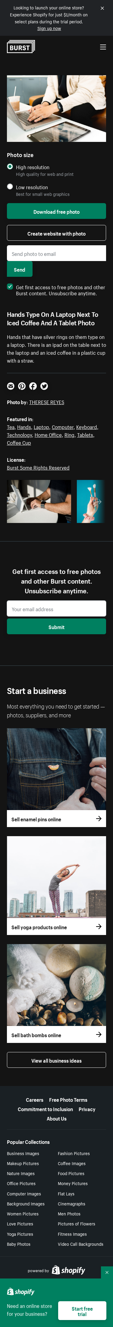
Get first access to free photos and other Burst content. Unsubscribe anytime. (60, 289)
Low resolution (32, 186)
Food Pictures (71, 1173)
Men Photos (69, 1213)
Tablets (85, 434)
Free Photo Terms (68, 1099)
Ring (69, 434)
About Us (57, 1118)
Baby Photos (18, 1243)
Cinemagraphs (71, 1203)
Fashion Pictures (74, 1153)
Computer (63, 426)
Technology (19, 434)
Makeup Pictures (23, 1163)
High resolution (32, 166)
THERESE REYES (46, 401)
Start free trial (82, 1310)
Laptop (41, 426)
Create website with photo (56, 233)
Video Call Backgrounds (80, 1243)
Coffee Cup (19, 442)
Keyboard (86, 426)
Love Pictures (20, 1223)
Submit (56, 626)
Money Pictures (73, 1183)
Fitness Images (72, 1233)
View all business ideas (56, 1060)
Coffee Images (72, 1163)
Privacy (87, 1108)
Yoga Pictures (20, 1233)
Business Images (23, 1153)
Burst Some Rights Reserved (38, 467)
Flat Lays (66, 1193)
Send (19, 269)
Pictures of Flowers (76, 1223)
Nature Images (21, 1173)
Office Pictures (21, 1183)
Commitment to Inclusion (45, 1108)
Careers (34, 1099)
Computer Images (24, 1193)
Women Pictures (23, 1213)
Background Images (26, 1203)
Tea (10, 426)
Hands (24, 426)
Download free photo (56, 211)
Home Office (48, 434)
